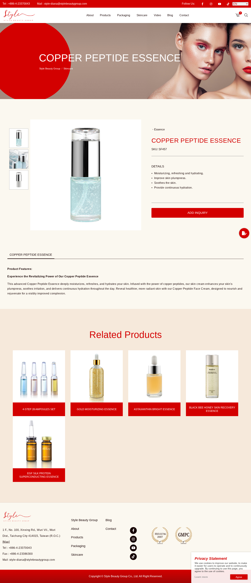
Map (6, 541)
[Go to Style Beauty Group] (19, 15)
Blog (170, 15)
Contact (184, 15)
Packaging (123, 15)
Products (105, 15)
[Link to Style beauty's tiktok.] (133, 556)
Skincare (142, 15)
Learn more (201, 576)
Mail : (62, 3)
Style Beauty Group (49, 68)
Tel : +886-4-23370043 (16, 3)
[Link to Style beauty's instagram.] (133, 539)
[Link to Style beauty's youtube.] (133, 547)
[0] (237, 15)
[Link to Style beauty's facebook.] (133, 530)
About (90, 15)
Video (157, 15)
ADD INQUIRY (197, 212)
